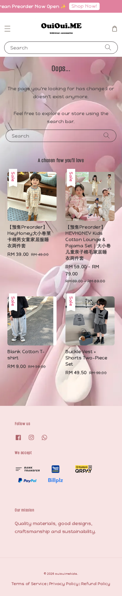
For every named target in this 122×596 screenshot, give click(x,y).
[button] (7, 28)
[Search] (108, 47)
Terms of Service (29, 583)
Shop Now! (81, 6)
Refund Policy (95, 583)
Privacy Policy (64, 583)
